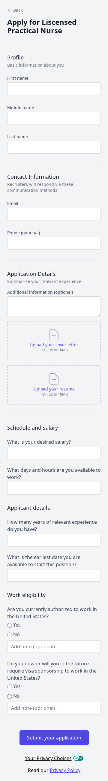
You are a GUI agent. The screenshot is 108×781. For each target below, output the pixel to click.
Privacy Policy (65, 770)
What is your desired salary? (39, 442)
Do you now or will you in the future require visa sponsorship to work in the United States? (52, 670)
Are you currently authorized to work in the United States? (52, 613)
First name (17, 78)
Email (12, 203)
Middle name (20, 107)
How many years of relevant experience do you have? (52, 525)
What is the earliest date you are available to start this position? (43, 561)
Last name (17, 137)
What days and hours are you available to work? (54, 473)
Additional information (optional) (40, 292)
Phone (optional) (23, 232)
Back (17, 10)
